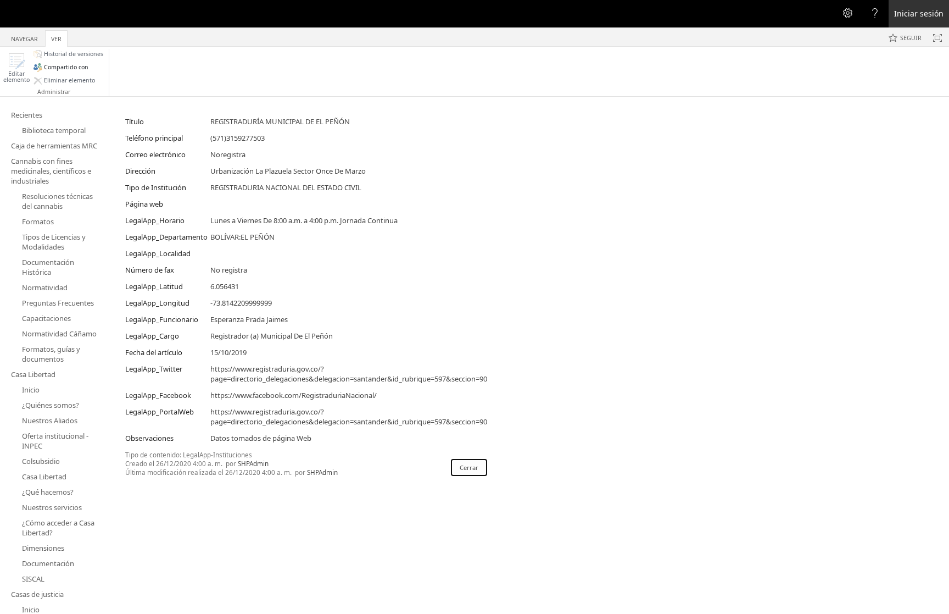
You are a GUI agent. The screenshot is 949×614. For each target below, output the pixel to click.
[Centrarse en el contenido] (937, 38)
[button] (16, 68)
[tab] (24, 36)
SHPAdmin (253, 463)
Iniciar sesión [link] (919, 13)
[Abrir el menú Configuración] (847, 13)
